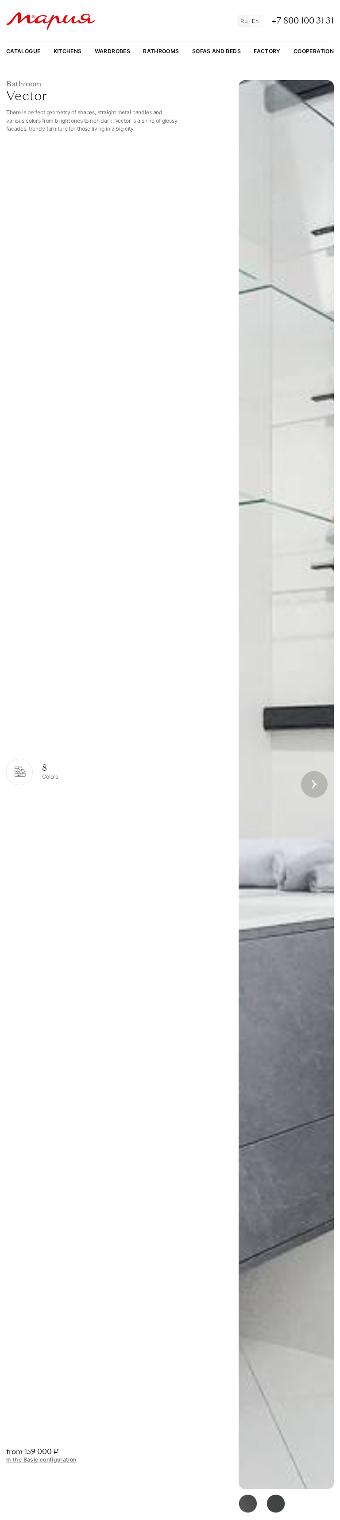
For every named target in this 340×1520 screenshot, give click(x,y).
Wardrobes (112, 51)
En (255, 21)
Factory (267, 51)
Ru (243, 21)
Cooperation (314, 51)
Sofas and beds (216, 51)
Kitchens (68, 51)
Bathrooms (161, 51)
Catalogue (23, 51)
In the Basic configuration (41, 1459)
